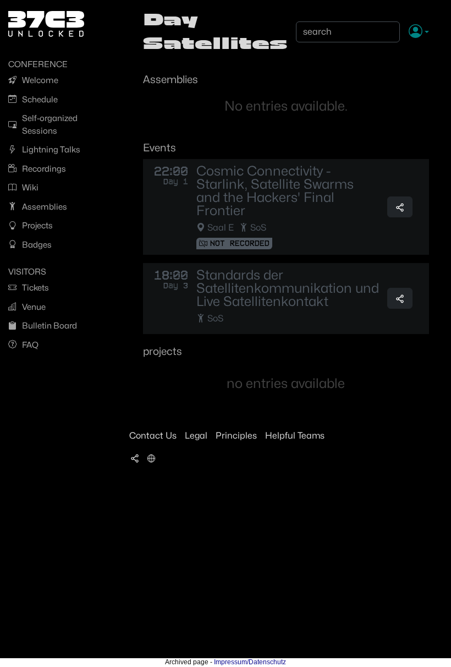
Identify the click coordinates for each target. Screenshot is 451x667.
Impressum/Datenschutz (250, 662)
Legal (196, 435)
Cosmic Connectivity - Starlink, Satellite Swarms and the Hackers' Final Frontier (275, 191)
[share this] (400, 206)
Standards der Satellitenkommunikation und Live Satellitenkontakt (287, 288)
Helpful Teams (294, 435)
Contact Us (153, 435)
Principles (236, 435)
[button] (419, 31)
